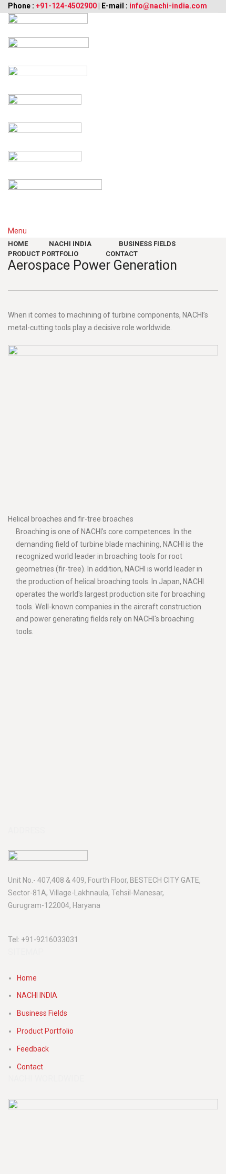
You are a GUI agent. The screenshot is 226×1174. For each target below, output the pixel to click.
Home (27, 978)
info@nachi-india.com (168, 6)
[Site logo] (48, 25)
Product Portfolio (45, 1031)
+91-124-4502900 (66, 6)
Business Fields (42, 1013)
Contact (30, 1067)
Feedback (33, 1049)
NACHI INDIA (37, 995)
